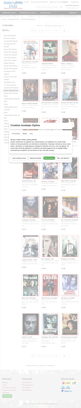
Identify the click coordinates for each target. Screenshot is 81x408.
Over (31, 134)
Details (25, 134)
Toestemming (16, 134)
